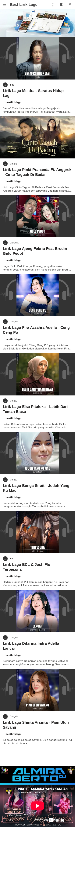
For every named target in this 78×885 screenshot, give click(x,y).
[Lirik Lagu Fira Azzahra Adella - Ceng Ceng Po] (37, 295)
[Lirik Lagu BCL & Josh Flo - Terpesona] (37, 532)
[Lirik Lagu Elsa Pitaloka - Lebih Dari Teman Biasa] (37, 374)
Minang (13, 163)
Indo (12, 84)
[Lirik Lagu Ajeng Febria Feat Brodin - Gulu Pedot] (37, 216)
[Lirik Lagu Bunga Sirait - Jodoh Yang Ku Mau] (37, 453)
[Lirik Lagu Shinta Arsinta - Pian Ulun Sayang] (37, 690)
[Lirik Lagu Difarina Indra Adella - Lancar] (37, 611)
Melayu (13, 400)
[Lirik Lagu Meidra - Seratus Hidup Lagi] (37, 58)
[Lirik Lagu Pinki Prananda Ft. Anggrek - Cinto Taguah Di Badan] (37, 137)
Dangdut (14, 242)
